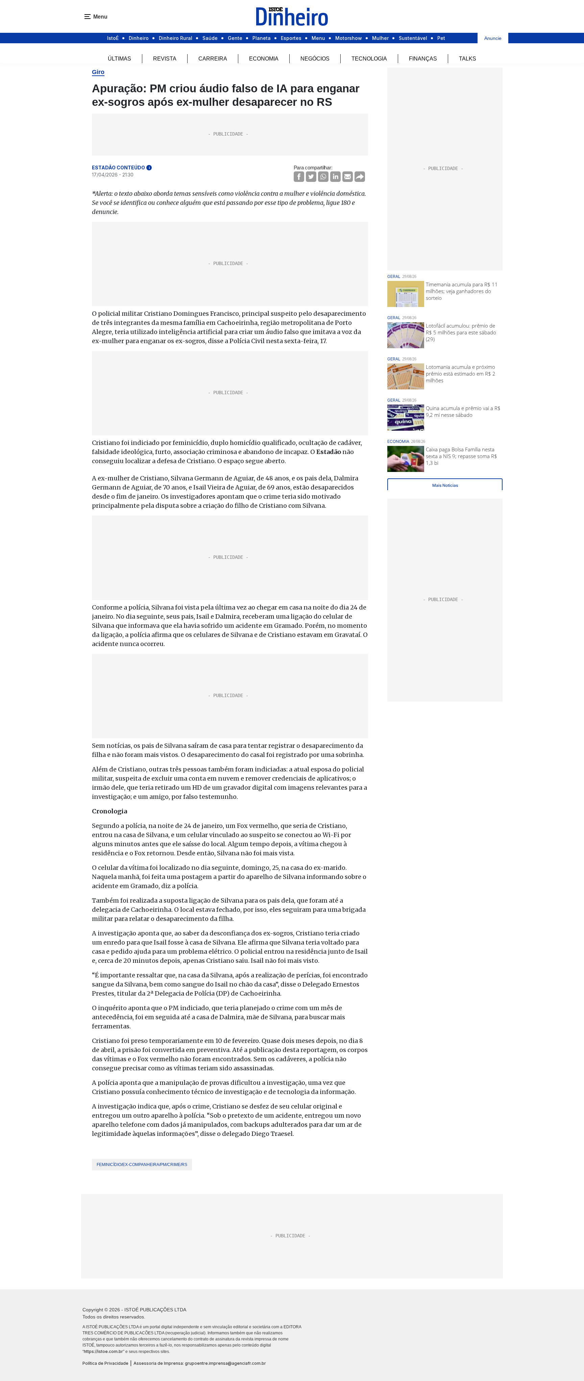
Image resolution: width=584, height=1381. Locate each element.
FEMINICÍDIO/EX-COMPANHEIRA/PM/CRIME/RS (142, 1164)
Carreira (212, 59)
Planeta (261, 38)
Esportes (291, 38)
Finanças (423, 59)
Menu (318, 38)
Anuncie (493, 38)
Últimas (119, 59)
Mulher (380, 38)
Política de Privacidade (105, 1363)
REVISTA (164, 59)
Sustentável (413, 38)
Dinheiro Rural (175, 38)
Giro (98, 72)
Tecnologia (369, 59)
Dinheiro (139, 38)
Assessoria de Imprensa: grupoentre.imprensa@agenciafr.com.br (199, 1363)
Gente (235, 38)
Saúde (210, 38)
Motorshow (348, 38)
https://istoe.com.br (103, 1351)
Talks (467, 59)
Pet (441, 38)
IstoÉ (113, 38)
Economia (263, 59)
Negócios (315, 59)
